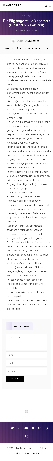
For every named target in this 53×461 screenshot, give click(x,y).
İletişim (36, 453)
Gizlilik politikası (21, 453)
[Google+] (24, 48)
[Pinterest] (28, 48)
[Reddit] (35, 48)
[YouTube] (26, 428)
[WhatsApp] (43, 48)
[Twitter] (20, 48)
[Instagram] (39, 428)
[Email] (47, 48)
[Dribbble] (46, 428)
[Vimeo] (33, 428)
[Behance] (26, 436)
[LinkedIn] (31, 48)
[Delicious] (39, 48)
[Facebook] (16, 48)
